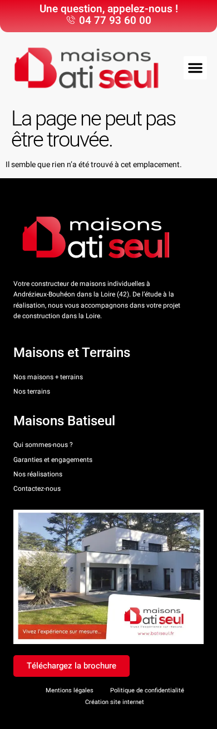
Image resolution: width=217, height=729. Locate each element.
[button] (195, 67)
